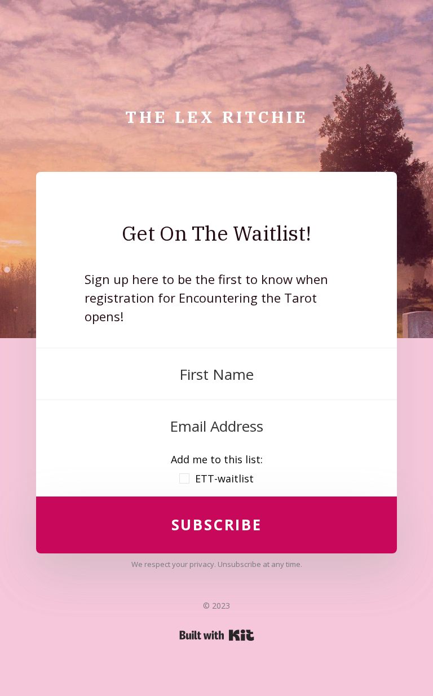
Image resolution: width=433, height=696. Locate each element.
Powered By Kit (216, 635)
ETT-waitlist (224, 478)
